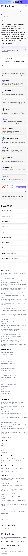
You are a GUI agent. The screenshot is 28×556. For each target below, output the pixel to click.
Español (9, 545)
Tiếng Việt (3, 548)
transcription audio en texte (7, 352)
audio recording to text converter (8, 382)
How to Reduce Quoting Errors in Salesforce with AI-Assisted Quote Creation (13, 414)
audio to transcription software (8, 368)
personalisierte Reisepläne (9, 253)
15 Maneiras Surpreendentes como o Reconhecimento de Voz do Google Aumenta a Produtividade (13, 288)
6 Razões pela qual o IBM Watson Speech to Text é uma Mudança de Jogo (14, 326)
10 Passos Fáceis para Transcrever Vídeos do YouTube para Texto (13, 344)
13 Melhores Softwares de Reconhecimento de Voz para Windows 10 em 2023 (14, 300)
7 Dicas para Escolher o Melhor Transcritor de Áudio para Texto (13, 303)
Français (19, 545)
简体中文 (8, 542)
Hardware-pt (4, 448)
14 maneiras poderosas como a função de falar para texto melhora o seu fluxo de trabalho (13, 329)
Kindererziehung (6, 221)
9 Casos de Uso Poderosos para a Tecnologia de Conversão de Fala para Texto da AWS (12, 341)
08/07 (12, 471)
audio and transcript (5, 370)
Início (2, 11)
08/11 (2, 471)
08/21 (2, 468)
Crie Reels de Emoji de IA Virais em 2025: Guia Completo (12, 497)
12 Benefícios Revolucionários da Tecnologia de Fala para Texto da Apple (13, 337)
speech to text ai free (6, 393)
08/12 (21, 468)
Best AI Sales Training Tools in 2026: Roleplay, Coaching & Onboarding (14, 432)
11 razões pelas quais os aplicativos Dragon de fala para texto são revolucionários (13, 307)
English (2, 542)
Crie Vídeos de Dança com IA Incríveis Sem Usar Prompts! (12, 486)
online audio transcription (7, 354)
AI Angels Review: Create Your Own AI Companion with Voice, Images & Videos (13, 425)
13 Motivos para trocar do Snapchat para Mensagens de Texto (14, 274)
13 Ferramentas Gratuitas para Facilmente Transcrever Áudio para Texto (13, 285)
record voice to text (5, 379)
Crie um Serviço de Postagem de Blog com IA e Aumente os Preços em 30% (12, 490)
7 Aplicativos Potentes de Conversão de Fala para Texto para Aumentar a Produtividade (14, 277)
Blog (2, 443)
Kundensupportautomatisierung (10, 258)
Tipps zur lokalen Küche (8, 232)
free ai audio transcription (7, 359)
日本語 (22, 542)
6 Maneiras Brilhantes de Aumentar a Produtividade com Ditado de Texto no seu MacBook (14, 315)
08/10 (7, 471)
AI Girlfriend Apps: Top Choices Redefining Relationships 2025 (11, 410)
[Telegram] (4, 530)
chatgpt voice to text (5, 386)
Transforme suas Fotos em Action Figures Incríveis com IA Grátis (14, 504)
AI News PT (3, 445)
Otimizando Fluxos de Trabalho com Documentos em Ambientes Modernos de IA (13, 478)
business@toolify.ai (5, 528)
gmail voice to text (5, 389)
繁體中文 (13, 542)
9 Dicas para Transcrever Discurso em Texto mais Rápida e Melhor (12, 296)
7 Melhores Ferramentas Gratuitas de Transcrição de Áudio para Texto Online (13, 292)
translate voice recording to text (8, 377)
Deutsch (14, 545)
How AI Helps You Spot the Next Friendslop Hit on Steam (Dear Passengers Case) (12, 421)
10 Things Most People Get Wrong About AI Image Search (12, 406)
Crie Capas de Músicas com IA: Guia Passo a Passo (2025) (13, 501)
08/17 (12, 468)
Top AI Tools (4, 450)
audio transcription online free (8, 363)
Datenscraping (6, 216)
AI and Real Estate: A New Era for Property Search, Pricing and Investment (12, 429)
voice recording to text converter (8, 375)
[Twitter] (2, 530)
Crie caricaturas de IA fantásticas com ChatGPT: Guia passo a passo (13, 512)
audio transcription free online (8, 366)
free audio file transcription (7, 356)
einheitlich (5, 226)
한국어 (18, 542)
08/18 (7, 468)
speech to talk (4, 395)
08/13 (16, 468)
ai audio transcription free (7, 373)
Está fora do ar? (4, 452)
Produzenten (5, 242)
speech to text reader (6, 391)
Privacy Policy (4, 522)
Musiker (4, 248)
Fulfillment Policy (5, 519)
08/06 (16, 471)
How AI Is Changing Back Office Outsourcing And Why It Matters (14, 418)
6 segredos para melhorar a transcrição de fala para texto (13, 311)
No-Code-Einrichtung (7, 210)
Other (2, 462)
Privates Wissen (6, 237)
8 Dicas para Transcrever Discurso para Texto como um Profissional (14, 322)
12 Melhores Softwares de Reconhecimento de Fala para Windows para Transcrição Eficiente (13, 333)
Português (3, 545)
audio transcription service (7, 361)
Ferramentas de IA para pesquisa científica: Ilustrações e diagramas (13, 493)
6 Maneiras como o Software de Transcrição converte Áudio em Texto (13, 318)
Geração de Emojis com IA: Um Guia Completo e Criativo (12, 508)
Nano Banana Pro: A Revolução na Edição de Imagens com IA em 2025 (13, 482)
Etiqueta (8, 11)
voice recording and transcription (8, 384)
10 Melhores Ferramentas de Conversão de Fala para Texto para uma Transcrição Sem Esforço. (13, 281)
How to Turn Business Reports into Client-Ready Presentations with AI (12, 436)
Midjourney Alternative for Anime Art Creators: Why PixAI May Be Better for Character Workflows (12, 403)
